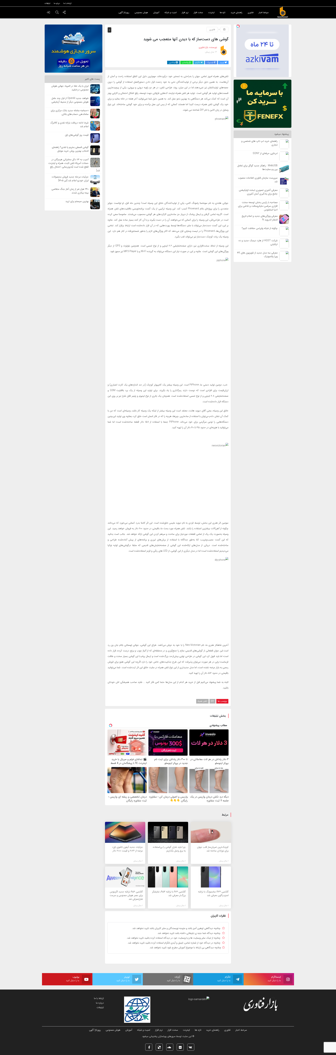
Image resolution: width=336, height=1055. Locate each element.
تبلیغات (100, 1007)
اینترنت (186, 1030)
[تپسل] (238, 26)
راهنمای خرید (212, 1030)
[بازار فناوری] (282, 12)
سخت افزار (172, 1030)
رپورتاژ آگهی (95, 1030)
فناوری (212, 29)
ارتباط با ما (99, 998)
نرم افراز (159, 1030)
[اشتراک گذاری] (64, 13)
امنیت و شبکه (143, 1030)
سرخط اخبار (241, 1030)
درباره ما (100, 1003)
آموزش (128, 1030)
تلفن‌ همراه (202, 701)
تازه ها (198, 1030)
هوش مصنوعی (113, 1030)
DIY (212, 701)
